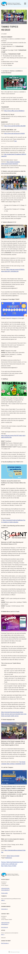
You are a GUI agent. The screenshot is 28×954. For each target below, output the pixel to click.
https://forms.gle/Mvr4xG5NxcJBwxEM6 (15, 126)
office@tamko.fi (4, 924)
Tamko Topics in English (13, 856)
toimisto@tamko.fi (5, 890)
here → (2, 934)
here (15, 141)
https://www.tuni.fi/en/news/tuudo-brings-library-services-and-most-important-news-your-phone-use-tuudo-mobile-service (14, 714)
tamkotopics (8, 857)
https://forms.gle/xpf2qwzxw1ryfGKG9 (14, 133)
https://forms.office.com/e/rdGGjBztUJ (14, 111)
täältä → (3, 900)
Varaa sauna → (4, 909)
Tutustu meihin (4, 893)
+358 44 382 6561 (5, 888)
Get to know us (4, 927)
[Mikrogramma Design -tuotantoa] (14, 952)
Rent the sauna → (5, 943)
